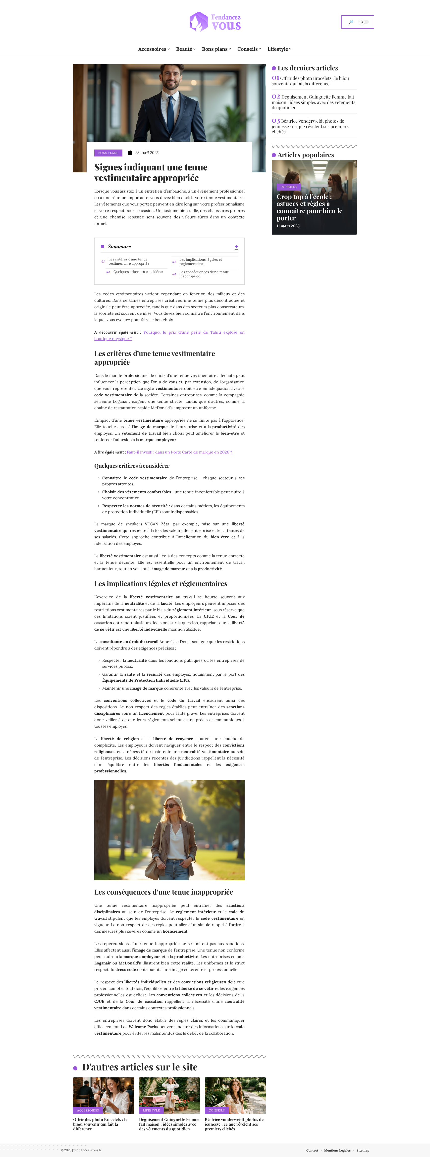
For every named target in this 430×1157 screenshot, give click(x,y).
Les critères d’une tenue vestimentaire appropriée (129, 261)
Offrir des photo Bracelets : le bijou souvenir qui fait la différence (100, 1124)
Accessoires (88, 1110)
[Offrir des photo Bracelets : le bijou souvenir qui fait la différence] (103, 1095)
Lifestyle (151, 1110)
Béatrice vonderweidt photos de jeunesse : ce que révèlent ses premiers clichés (234, 1124)
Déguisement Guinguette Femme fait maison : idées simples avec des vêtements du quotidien (169, 1124)
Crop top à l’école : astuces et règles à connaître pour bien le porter (309, 207)
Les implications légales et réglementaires (200, 261)
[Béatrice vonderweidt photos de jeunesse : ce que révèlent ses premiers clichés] (235, 1095)
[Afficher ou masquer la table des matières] (184, 247)
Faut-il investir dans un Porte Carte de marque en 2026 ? (179, 452)
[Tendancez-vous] (215, 22)
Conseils (217, 1110)
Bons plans (108, 153)
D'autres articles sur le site (140, 1066)
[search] (351, 22)
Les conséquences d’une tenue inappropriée (204, 274)
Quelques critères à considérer (138, 271)
